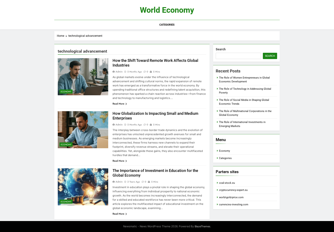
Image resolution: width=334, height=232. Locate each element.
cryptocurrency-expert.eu (233, 190)
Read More (118, 103)
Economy (66, 91)
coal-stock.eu (227, 182)
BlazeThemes (202, 226)
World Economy (167, 10)
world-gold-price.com (231, 197)
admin (119, 71)
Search (221, 49)
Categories (166, 24)
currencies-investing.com (233, 204)
